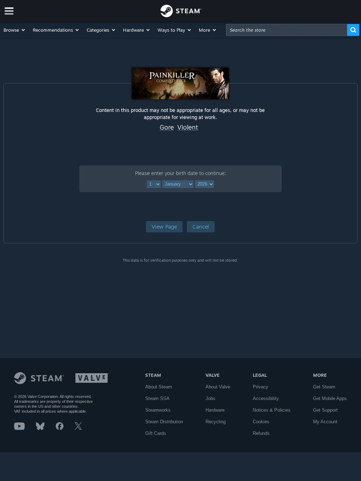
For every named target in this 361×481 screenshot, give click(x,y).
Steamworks (158, 410)
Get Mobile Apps (330, 398)
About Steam (158, 386)
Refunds (261, 433)
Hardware (215, 410)
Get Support (325, 410)
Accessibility (266, 398)
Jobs (210, 398)
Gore (167, 127)
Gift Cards (155, 433)
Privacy (260, 386)
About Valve (218, 386)
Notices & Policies (271, 410)
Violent (187, 127)
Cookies (261, 421)
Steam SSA (157, 398)
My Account (325, 421)
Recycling (216, 421)
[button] (14, 30)
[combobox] (286, 30)
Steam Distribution (164, 421)
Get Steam (324, 386)
